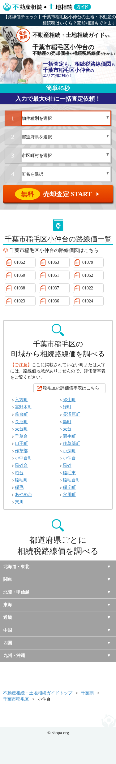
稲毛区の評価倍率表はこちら (71, 388)
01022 (87, 288)
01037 (53, 288)
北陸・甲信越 (16, 592)
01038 (19, 288)
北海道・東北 (16, 566)
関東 (7, 579)
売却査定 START (61, 194)
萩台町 (21, 414)
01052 (87, 275)
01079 (87, 262)
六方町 (21, 399)
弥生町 (69, 399)
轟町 (67, 421)
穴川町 (69, 494)
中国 (7, 630)
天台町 (21, 429)
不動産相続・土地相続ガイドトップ (37, 693)
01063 (53, 262)
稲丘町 (69, 487)
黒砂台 (21, 465)
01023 (19, 301)
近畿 (7, 617)
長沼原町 (71, 414)
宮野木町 (23, 407)
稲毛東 (69, 473)
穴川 (19, 502)
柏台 (19, 473)
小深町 (69, 451)
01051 (53, 275)
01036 (53, 301)
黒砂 (67, 465)
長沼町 (21, 421)
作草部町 (71, 443)
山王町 (21, 443)
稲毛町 (21, 480)
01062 (19, 262)
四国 (7, 642)
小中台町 (23, 458)
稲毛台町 (71, 480)
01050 (19, 275)
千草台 (21, 436)
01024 (87, 301)
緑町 (67, 407)
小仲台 (69, 458)
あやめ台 (23, 494)
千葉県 (87, 693)
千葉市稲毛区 (16, 699)
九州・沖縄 (14, 655)
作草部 (21, 451)
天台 (67, 429)
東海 (7, 604)
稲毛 (19, 487)
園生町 (69, 436)
